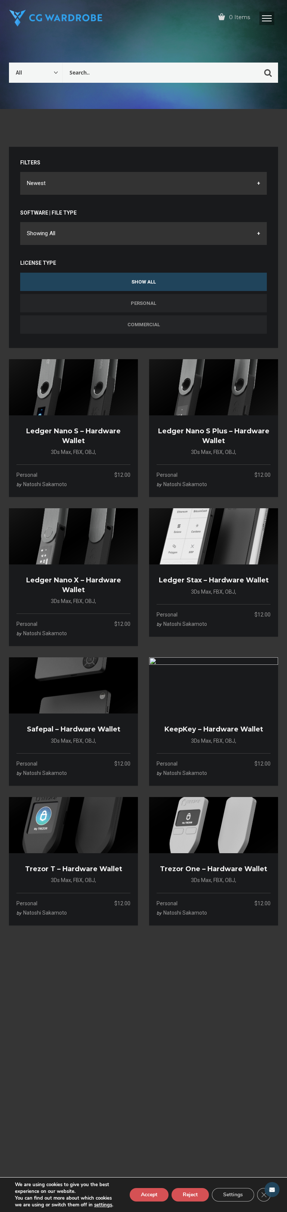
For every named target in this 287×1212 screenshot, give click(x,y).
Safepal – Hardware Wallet (73, 729)
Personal (143, 303)
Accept (149, 1194)
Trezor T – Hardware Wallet (73, 869)
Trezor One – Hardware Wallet (213, 869)
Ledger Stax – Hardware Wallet (214, 580)
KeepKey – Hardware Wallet (213, 729)
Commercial (143, 324)
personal (26, 475)
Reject (190, 1194)
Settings (233, 1194)
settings (103, 1205)
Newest (36, 183)
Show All (144, 282)
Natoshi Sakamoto (45, 484)
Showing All (41, 233)
